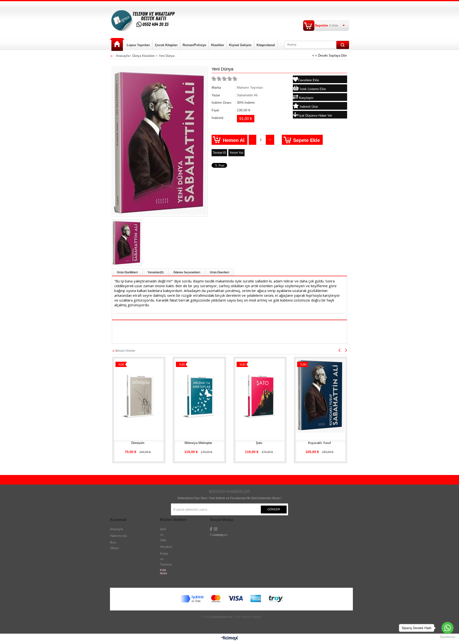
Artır (270, 140)
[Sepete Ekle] (123, 385)
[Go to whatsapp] (448, 628)
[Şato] (260, 396)
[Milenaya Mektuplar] (199, 396)
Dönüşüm (137, 443)
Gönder (274, 509)
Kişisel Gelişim (240, 45)
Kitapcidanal (266, 45)
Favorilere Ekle (151, 385)
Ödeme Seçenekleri (186, 272)
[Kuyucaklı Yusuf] (320, 396)
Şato (259, 443)
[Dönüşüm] (139, 396)
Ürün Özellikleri (127, 272)
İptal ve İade (163, 534)
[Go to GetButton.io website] (447, 637)
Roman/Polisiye (194, 45)
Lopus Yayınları (138, 45)
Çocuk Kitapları (166, 45)
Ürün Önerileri (219, 272)
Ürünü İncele (137, 385)
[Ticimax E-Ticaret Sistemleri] (229, 638)
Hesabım (166, 547)
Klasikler (217, 45)
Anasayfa (117, 44)
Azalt (252, 140)
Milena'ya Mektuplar (198, 443)
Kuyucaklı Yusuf (319, 443)
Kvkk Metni (163, 571)
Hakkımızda (118, 536)
